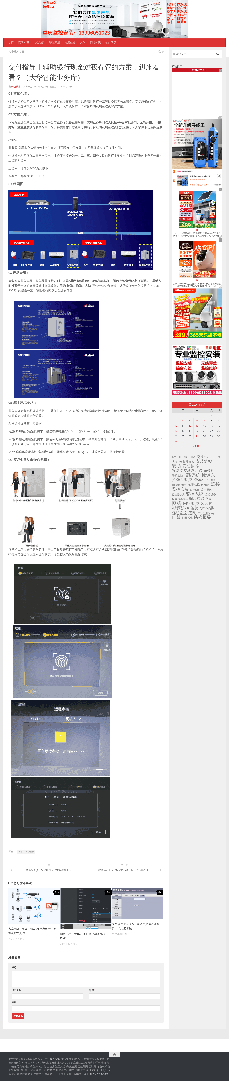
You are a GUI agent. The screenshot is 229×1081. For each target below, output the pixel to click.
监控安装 (180, 489)
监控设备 (210, 494)
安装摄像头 (186, 462)
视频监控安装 (202, 508)
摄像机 (199, 480)
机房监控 (176, 485)
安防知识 (23, 42)
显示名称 (17, 990)
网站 (14, 1002)
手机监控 (177, 475)
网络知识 (95, 42)
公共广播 (214, 457)
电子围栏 (205, 485)
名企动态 (39, 42)
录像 (199, 471)
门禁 (176, 517)
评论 (15, 967)
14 (204, 425)
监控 (215, 484)
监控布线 (194, 489)
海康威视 (70, 42)
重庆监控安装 (206, 513)
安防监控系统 (183, 471)
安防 (176, 466)
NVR (175, 457)
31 (175, 441)
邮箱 (92, 990)
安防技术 (16, 86)
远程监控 (179, 513)
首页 (11, 42)
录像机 (209, 471)
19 (190, 431)
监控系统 (194, 494)
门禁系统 (187, 517)
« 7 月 (196, 446)
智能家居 (54, 42)
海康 (183, 485)
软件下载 (110, 42)
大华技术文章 (16, 51)
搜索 (217, 54)
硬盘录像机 (183, 499)
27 (197, 436)
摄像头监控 (182, 480)
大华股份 (30, 851)
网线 (208, 498)
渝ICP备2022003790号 (96, 1074)
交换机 (202, 457)
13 (197, 425)
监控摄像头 (178, 494)
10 (175, 425)
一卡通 (191, 457)
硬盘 (174, 498)
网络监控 (191, 504)
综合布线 (196, 499)
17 (175, 431)
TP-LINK (183, 457)
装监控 (207, 504)
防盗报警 (202, 517)
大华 (82, 42)
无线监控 (210, 480)
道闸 (192, 513)
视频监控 (180, 508)
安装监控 (204, 461)
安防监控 (190, 466)
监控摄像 (206, 489)
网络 (177, 503)
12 (190, 425)
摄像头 (208, 475)
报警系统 (192, 475)
